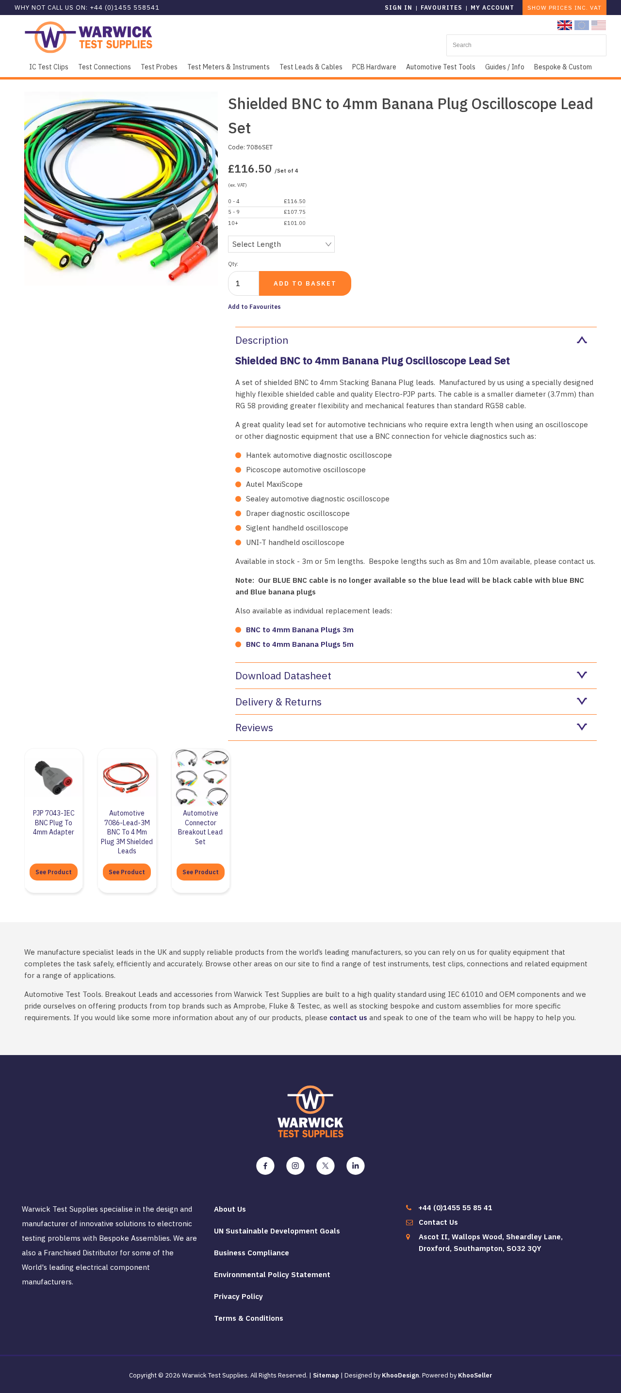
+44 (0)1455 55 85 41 (455, 1207)
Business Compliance (251, 1252)
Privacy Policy (238, 1296)
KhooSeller (475, 1375)
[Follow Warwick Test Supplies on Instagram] (295, 1166)
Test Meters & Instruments (228, 67)
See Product (53, 872)
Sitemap (326, 1375)
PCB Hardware (374, 67)
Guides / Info (504, 67)
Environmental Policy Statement (272, 1274)
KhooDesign (400, 1375)
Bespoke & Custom (563, 67)
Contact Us (438, 1222)
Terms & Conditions (248, 1318)
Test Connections (104, 67)
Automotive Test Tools (440, 67)
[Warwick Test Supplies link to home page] (88, 36)
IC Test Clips (48, 67)
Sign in (398, 7)
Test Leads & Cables (311, 67)
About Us (230, 1209)
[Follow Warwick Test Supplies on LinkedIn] (355, 1166)
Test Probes (159, 67)
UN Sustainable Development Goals (277, 1230)
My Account (492, 7)
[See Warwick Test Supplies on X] (325, 1166)
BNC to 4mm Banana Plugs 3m (300, 629)
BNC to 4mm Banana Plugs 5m (300, 644)
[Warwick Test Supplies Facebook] (265, 1166)
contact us (348, 1017)
